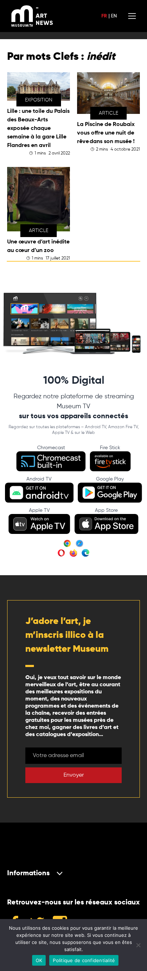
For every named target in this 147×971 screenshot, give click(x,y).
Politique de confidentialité (84, 960)
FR (104, 16)
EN (114, 16)
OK (39, 960)
